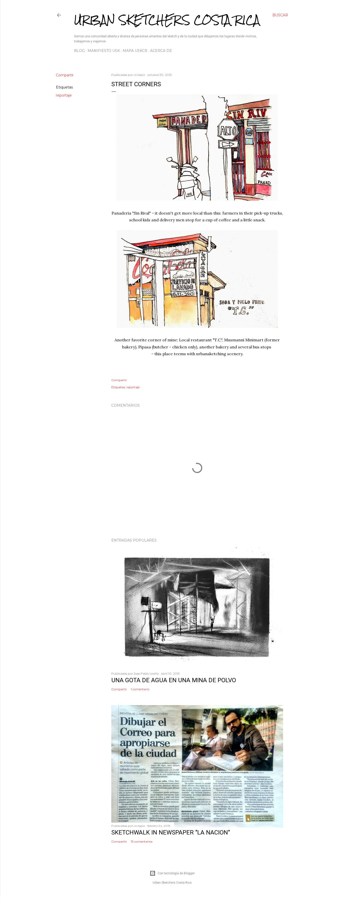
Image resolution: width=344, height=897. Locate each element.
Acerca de (161, 50)
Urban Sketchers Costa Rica (167, 20)
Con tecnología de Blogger (176, 873)
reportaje (64, 95)
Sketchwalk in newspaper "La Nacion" (170, 832)
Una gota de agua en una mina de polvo (173, 680)
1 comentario (140, 689)
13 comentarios (141, 841)
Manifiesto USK (104, 50)
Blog (79, 50)
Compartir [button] (65, 75)
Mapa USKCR (135, 50)
